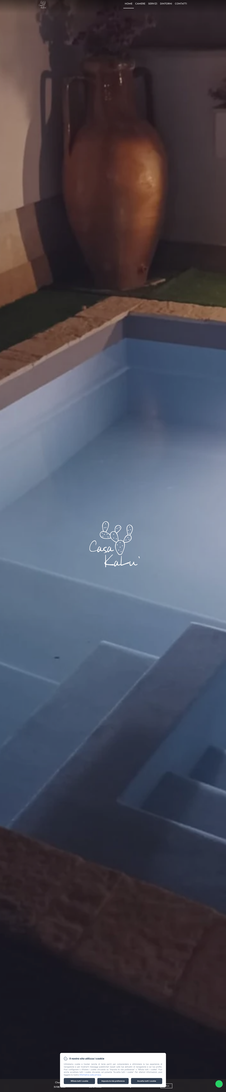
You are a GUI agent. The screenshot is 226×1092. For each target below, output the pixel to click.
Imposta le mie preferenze (113, 1081)
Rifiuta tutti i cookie (79, 1081)
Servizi (152, 4)
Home (128, 4)
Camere (140, 4)
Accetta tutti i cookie (146, 1081)
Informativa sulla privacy (90, 1075)
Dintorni (166, 4)
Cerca (166, 1086)
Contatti (181, 4)
